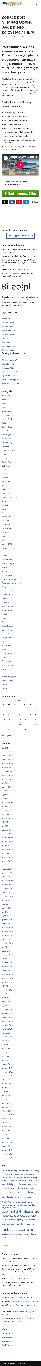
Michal (8, 37)
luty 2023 (5, 791)
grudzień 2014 (7, 966)
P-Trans (5, 556)
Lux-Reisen (6, 524)
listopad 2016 (7, 877)
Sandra (4, 618)
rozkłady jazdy (18, 1230)
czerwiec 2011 (7, 1127)
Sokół (4, 642)
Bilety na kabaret (8, 334)
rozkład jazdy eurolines (21, 1220)
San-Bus (5, 614)
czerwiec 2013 (7, 1037)
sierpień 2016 (7, 888)
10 (4, 719)
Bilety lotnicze (7, 439)
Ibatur (4, 501)
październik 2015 (8, 927)
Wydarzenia (6, 319)
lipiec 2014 (6, 986)
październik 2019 (8, 838)
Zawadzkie (6, 688)
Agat (3, 403)
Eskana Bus (6, 462)
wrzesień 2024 (7, 767)
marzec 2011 (6, 1130)
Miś (3, 540)
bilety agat (29, 1177)
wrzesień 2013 (7, 1025)
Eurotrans (5, 478)
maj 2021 (5, 806)
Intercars (5, 509)
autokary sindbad (20, 1178)
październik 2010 (8, 1150)
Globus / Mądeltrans (9, 497)
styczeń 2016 (7, 916)
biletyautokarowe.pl (17, 1180)
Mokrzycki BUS (8, 544)
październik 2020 (8, 818)
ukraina (26, 1234)
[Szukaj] (36, 1245)
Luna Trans (6, 521)
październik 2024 (8, 764)
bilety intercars (12, 1193)
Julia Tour (5, 513)
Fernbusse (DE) (8, 368)
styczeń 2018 (7, 853)
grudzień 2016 (7, 873)
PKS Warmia (6, 567)
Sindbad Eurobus (8, 634)
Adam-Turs (6, 396)
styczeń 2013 (7, 1056)
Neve (4, 1364)
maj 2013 (5, 1041)
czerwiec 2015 (7, 943)
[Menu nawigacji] (36, 4)
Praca (4, 587)
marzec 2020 (7, 834)
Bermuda (5, 431)
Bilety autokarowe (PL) (10, 360)
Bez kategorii (6, 435)
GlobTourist (6, 493)
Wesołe (4, 685)
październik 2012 (8, 1068)
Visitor (4, 669)
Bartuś (4, 423)
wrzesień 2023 (7, 779)
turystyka (21, 1234)
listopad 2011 (6, 1111)
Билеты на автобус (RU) (11, 383)
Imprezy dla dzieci (8, 342)
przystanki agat (15, 1205)
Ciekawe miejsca (8, 443)
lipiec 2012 (6, 1080)
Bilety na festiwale (8, 350)
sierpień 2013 (7, 1029)
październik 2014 (8, 974)
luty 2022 (5, 799)
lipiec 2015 (6, 939)
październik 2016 (8, 881)
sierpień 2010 (7, 1158)
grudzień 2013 (7, 1013)
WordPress (20, 1364)
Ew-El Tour (6, 482)
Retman (5, 599)
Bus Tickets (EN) (8, 364)
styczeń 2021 (7, 814)
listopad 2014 (7, 970)
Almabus (5, 407)
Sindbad (27, 1229)
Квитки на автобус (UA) (11, 380)
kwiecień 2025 (7, 752)
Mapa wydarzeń (8, 323)
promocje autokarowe (24, 1202)
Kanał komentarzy (8, 1341)
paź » (9, 736)
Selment (5, 622)
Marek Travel (7, 528)
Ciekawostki (6, 446)
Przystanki (6, 595)
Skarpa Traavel (7, 638)
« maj (4, 736)
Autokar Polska (7, 419)
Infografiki (5, 505)
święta (4, 1237)
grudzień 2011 (7, 1107)
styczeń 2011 (7, 1138)
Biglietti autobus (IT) (9, 376)
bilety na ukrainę (23, 1193)
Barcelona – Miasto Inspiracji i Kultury (16, 269)
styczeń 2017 (7, 869)
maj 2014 (5, 994)
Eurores (5, 474)
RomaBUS (6, 603)
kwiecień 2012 (7, 1091)
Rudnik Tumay (7, 610)
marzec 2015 (7, 955)
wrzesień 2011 (7, 1119)
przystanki (5, 1205)
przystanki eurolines (9, 1208)
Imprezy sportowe (8, 346)
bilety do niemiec (17, 1184)
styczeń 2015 (7, 963)
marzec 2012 (7, 1095)
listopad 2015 (7, 924)
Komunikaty (6, 517)
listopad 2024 (7, 760)
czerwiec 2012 (7, 1084)
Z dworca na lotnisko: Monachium (20, 1297)
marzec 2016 (7, 908)
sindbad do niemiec (10, 1234)
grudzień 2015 (7, 920)
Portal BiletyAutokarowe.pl (11, 583)
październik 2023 (8, 775)
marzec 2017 (7, 861)
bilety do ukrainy (33, 1185)
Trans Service (7, 661)
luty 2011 (5, 1134)
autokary (4, 1171)
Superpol (5, 649)
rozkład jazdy (32, 1211)
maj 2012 (5, 1088)
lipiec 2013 (6, 1033)
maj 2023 (5, 783)
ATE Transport (7, 415)
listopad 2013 (7, 1017)
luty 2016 (5, 912)
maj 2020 (5, 826)
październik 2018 (8, 849)
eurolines (23, 1198)
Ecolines (5, 454)
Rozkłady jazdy (7, 606)
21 (25, 724)
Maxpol (4, 536)
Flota (3, 485)
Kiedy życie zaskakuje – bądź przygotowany (18, 256)
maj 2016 (5, 900)
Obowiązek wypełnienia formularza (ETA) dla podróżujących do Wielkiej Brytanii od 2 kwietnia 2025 (19, 262)
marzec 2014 (7, 1002)
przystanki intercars (23, 1208)
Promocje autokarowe (10, 591)
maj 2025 (5, 748)
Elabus (4, 458)
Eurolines (5, 470)
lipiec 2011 (5, 1123)
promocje (12, 1202)
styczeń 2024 (7, 771)
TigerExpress (7, 653)
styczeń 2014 (7, 1009)
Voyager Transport (8, 673)
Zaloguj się (6, 1333)
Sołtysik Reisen (7, 645)
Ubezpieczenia (7, 665)
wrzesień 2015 (7, 931)
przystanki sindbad (14, 1211)
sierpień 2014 (7, 982)
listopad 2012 (7, 1064)
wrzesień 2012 (7, 1072)
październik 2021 (8, 803)
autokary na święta (7, 1178)
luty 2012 (5, 1099)
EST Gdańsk (6, 466)
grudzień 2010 (7, 1142)
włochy (33, 1234)
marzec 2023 (7, 787)
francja (29, 1198)
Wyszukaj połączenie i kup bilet (20, 236)
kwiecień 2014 (7, 998)
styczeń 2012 (7, 1103)
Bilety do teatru (7, 327)
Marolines (5, 532)
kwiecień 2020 (7, 830)
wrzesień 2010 (7, 1154)
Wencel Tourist (7, 681)
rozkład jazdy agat (12, 1215)
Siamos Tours (7, 630)
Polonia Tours (7, 575)
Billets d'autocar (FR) (9, 372)
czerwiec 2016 (7, 896)
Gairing (4, 489)
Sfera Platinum (7, 626)
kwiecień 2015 (7, 951)
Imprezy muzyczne (9, 330)
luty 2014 (5, 1006)
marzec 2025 (7, 756)
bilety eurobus (23, 1188)
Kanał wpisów (7, 1337)
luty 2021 (5, 810)
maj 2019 (5, 845)
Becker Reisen (7, 427)
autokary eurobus (29, 1174)
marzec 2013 (7, 1048)
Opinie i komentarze (9, 552)
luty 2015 (5, 959)
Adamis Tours (7, 400)
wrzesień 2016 (7, 885)
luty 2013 (5, 1052)
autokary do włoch (18, 1174)
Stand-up (5, 338)
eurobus (16, 1197)
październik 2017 (8, 857)
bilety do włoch (9, 1188)
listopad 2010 (7, 1146)
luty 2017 (5, 865)
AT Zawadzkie (7, 411)
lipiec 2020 (6, 822)
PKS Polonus (7, 560)
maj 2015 (5, 947)
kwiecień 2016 (7, 904)
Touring (4, 657)
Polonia (4, 571)
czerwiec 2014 (7, 990)
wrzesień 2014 (7, 978)
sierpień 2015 (7, 935)
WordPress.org (7, 1345)
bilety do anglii (27, 1180)
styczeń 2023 (7, 795)
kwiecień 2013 (7, 1045)
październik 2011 (8, 1115)
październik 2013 (8, 1021)
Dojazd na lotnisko (8, 450)
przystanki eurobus (28, 1205)
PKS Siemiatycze (8, 564)
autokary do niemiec (19, 1170)
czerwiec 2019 (7, 842)
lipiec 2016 (6, 892)
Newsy (4, 548)
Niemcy (6, 1201)
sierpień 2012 (7, 1076)
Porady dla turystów (9, 579)
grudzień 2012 (7, 1060)
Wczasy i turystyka (9, 677)
